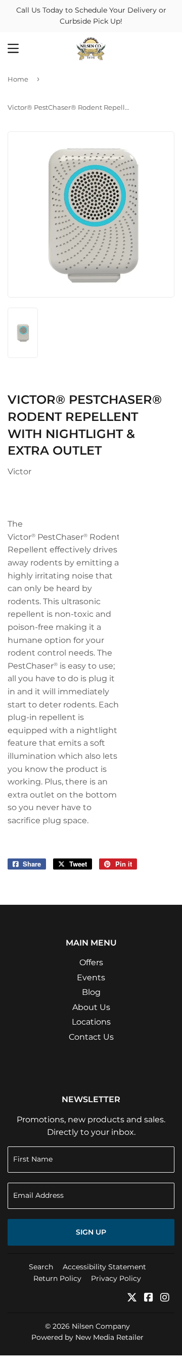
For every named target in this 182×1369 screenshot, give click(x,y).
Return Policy (57, 1278)
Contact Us (91, 1037)
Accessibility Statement (104, 1267)
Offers (91, 962)
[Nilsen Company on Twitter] (132, 1298)
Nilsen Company (101, 1326)
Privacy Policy (116, 1278)
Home (18, 79)
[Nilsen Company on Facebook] (148, 1298)
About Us (91, 1007)
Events (91, 977)
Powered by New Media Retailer (87, 1337)
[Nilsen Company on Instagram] (164, 1298)
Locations (91, 1022)
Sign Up (91, 1232)
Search (41, 1267)
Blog (91, 992)
